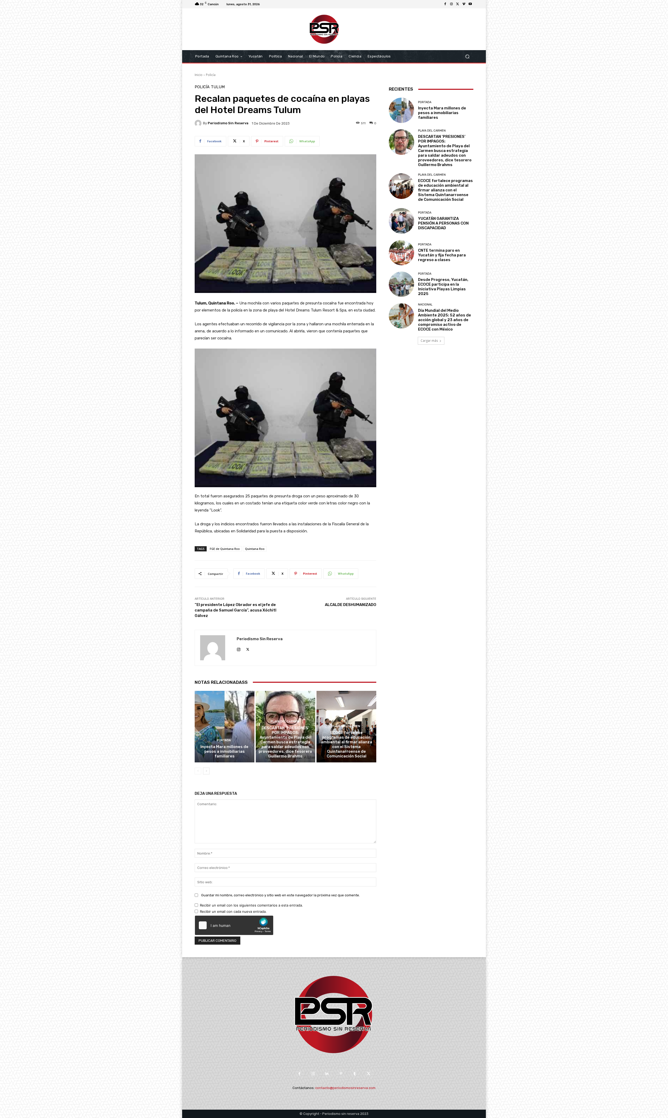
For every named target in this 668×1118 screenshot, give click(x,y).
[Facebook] (445, 4)
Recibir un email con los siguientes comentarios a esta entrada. (251, 905)
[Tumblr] (355, 1074)
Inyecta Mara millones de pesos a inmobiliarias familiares (224, 751)
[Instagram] (451, 4)
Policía (211, 75)
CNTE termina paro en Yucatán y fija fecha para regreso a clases (442, 255)
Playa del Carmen (285, 721)
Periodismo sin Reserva (228, 123)
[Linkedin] (327, 1074)
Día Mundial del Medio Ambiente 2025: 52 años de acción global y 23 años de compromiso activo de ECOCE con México (444, 320)
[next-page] (206, 771)
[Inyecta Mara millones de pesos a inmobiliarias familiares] (224, 726)
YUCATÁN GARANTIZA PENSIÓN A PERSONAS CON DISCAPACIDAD (443, 223)
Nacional (425, 304)
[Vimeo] (464, 4)
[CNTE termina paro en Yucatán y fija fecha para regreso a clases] (401, 252)
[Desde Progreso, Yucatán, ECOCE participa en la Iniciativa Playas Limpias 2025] (401, 284)
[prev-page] (198, 771)
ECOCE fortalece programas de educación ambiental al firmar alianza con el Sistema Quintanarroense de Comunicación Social (346, 744)
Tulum (218, 87)
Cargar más (429, 340)
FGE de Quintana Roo (225, 549)
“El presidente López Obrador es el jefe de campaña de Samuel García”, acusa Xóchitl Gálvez (235, 610)
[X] (458, 4)
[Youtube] (470, 4)
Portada (224, 740)
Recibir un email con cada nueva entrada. (233, 911)
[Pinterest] (341, 1074)
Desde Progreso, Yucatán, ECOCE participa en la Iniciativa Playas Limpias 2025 (443, 286)
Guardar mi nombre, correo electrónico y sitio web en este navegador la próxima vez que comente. (280, 895)
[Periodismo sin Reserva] (199, 123)
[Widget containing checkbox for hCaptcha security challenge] (234, 925)
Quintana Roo (255, 549)
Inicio (198, 75)
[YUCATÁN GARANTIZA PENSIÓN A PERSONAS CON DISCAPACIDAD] (401, 220)
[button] (467, 56)
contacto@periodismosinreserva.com (345, 1088)
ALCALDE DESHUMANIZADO (350, 604)
